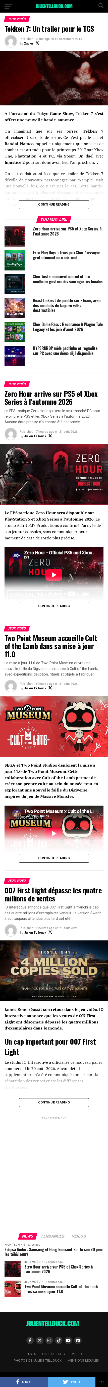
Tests (31, 1354)
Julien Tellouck (35, 436)
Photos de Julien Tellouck (38, 1360)
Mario (77, 1354)
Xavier (28, 43)
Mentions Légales (83, 1360)
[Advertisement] (54, 1175)
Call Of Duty (54, 1354)
